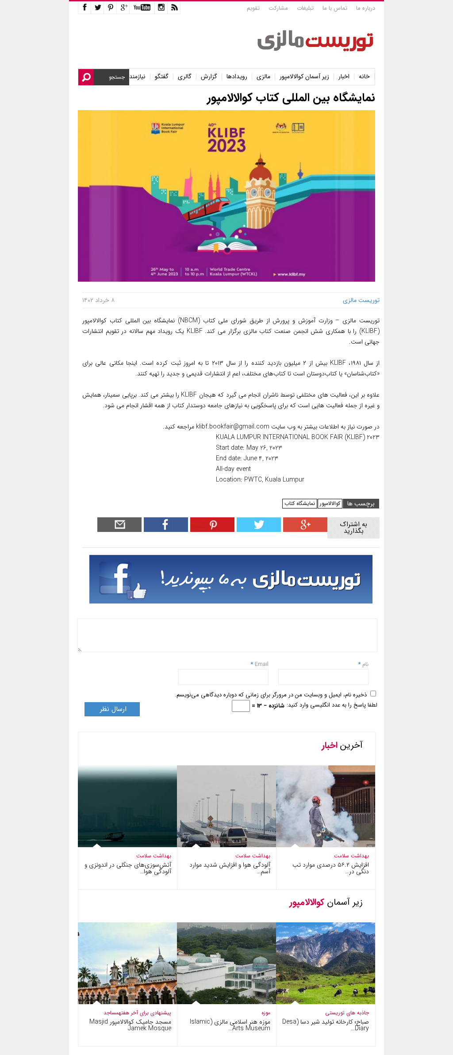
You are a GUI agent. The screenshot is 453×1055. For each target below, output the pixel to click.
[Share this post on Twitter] (257, 529)
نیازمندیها (134, 76)
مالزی (263, 76)
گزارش (209, 76)
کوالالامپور (330, 503)
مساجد (111, 1013)
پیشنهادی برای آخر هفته (145, 1013)
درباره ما (365, 8)
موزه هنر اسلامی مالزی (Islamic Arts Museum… (230, 1025)
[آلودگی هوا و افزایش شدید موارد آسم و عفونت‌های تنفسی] (220, 845)
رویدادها (236, 76)
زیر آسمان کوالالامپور (304, 76)
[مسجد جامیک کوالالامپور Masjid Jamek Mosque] (121, 1002)
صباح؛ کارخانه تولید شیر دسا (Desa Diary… (325, 1025)
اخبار (343, 76)
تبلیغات (305, 8)
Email (262, 664)
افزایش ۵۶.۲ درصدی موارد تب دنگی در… (330, 868)
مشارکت (278, 8)
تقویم (253, 8)
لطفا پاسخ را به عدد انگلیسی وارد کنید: (332, 705)
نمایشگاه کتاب (299, 503)
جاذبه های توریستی (347, 1013)
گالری (185, 76)
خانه (364, 76)
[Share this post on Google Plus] (304, 529)
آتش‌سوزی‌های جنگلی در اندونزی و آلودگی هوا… (127, 868)
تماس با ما (334, 8)
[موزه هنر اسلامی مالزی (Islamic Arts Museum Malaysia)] (220, 1002)
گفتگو (162, 76)
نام (365, 664)
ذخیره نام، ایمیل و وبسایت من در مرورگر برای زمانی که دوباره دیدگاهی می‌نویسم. (271, 695)
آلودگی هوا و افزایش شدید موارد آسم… (229, 868)
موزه (265, 1013)
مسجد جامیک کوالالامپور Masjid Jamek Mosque (130, 1025)
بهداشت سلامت (153, 856)
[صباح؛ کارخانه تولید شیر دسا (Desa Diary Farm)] (319, 1002)
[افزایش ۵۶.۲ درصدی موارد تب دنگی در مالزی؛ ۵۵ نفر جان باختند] (319, 845)
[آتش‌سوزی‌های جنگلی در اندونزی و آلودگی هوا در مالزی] (121, 845)
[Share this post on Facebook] (211, 529)
